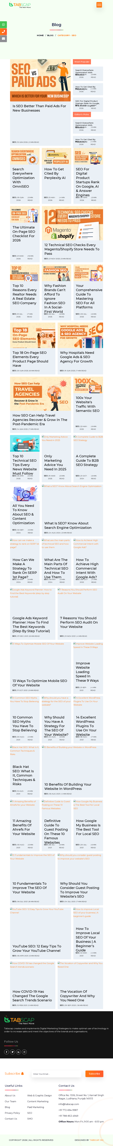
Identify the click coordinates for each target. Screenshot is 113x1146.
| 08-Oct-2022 (84, 580)
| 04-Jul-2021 (69, 901)
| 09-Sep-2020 (70, 1005)
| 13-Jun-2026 (22, 142)
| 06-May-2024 (52, 580)
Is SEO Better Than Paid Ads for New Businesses (39, 108)
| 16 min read (82, 1005)
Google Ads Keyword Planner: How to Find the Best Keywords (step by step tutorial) (31, 624)
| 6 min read (61, 315)
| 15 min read (30, 257)
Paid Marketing (35, 1107)
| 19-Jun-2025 (69, 371)
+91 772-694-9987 (68, 1110)
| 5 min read (93, 75)
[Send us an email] (3, 38)
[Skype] (24, 1052)
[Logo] (20, 4)
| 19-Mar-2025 (52, 477)
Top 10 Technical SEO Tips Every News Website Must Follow (25, 464)
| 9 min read (33, 1005)
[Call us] (3, 31)
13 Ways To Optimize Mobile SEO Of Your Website (40, 683)
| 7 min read (30, 315)
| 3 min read (30, 738)
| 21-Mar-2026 (20, 257)
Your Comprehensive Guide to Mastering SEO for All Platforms (89, 296)
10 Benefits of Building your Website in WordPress (68, 786)
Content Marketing (38, 1101)
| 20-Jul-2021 (83, 846)
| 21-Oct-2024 (83, 477)
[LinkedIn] (18, 1052)
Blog (50, 35)
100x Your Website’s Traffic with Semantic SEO (87, 404)
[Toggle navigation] (99, 5)
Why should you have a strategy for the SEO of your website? (56, 726)
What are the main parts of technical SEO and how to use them (56, 568)
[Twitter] (12, 1052)
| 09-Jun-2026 (83, 75)
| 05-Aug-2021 (54, 794)
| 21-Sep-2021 (83, 688)
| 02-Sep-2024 (20, 531)
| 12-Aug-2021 (20, 792)
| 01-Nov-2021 (70, 636)
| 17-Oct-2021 (21, 690)
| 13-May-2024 (20, 580)
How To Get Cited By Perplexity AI (55, 173)
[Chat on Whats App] (3, 24)
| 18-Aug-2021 (84, 738)
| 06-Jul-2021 (22, 901)
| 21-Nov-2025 (54, 259)
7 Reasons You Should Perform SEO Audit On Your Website (79, 622)
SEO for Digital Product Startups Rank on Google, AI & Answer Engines (87, 182)
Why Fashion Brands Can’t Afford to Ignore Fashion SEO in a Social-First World (55, 299)
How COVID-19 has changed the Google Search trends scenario (32, 996)
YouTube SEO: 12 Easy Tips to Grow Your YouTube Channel (37, 948)
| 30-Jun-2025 (22, 371)
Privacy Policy (12, 1113)
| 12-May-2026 (83, 90)
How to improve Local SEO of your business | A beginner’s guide (88, 939)
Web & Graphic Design (39, 1095)
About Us (10, 1095)
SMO (30, 1118)
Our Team (10, 1101)
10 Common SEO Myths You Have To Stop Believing (25, 723)
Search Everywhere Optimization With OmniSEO (24, 177)
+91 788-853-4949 (68, 1116)
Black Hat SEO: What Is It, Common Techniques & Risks (24, 775)
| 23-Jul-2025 (51, 315)
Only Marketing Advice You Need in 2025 (55, 462)
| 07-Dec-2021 (22, 636)
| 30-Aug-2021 (20, 738)
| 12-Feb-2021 (21, 1005)
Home (40, 35)
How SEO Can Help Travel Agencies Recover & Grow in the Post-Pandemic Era (40, 419)
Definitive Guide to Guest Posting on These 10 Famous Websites (56, 831)
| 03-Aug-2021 (20, 846)
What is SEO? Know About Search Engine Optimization (68, 525)
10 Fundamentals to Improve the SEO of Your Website (30, 888)
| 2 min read (33, 142)
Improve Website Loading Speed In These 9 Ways (87, 672)
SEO (14, 142)
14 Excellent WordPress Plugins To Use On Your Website (86, 726)
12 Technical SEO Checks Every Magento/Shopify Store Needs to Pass (71, 249)
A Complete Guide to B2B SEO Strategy (87, 460)
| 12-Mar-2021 (83, 954)
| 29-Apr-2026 (83, 106)
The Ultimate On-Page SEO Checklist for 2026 (24, 233)
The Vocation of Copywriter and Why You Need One (77, 996)
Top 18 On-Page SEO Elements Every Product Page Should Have (30, 359)
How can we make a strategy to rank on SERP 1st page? (25, 568)
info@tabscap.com (69, 1104)
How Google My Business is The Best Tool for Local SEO (88, 827)
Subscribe (13, 1073)
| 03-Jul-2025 (83, 315)
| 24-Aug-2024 (54, 533)
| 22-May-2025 (83, 427)
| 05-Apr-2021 (22, 956)
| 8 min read (34, 371)
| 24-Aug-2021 (52, 738)
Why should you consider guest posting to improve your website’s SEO (79, 890)
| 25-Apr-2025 (20, 477)
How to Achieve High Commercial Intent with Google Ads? (87, 568)
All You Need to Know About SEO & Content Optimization (24, 514)
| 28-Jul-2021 (51, 846)
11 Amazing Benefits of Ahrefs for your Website (24, 827)
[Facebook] (6, 1052)
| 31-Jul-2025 (19, 315)
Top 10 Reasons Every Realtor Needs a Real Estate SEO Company (25, 294)
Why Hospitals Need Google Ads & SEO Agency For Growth (77, 357)
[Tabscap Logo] (19, 1020)
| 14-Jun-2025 (22, 429)
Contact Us (11, 1118)
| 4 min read (93, 90)
